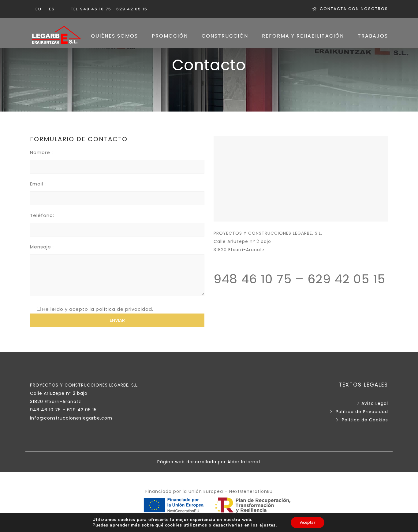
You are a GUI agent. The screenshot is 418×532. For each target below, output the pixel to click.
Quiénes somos (114, 35)
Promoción (170, 35)
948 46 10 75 (95, 9)
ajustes (267, 525)
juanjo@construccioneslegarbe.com (257, 258)
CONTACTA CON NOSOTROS (354, 9)
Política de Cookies (365, 420)
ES (52, 9)
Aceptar (307, 522)
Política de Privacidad (362, 412)
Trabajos (373, 35)
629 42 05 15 (131, 9)
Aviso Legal (374, 403)
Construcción (225, 35)
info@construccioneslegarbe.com (71, 418)
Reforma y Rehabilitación (303, 35)
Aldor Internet (244, 462)
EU (38, 9)
